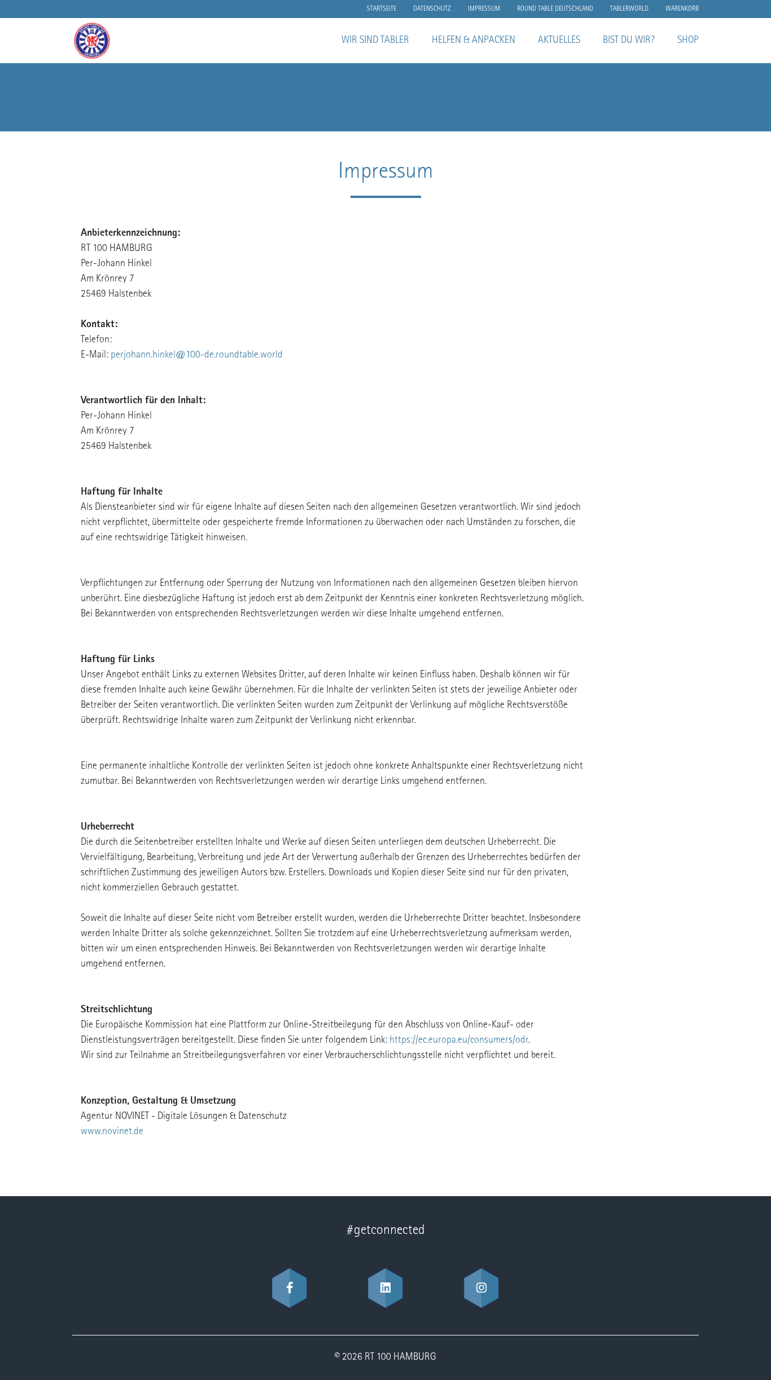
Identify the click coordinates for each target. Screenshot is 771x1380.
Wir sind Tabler (375, 41)
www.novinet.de (112, 1132)
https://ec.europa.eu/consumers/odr (458, 1040)
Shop (688, 41)
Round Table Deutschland (555, 9)
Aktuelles (559, 41)
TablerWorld (629, 9)
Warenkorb (682, 9)
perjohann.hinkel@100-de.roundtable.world (197, 355)
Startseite (381, 9)
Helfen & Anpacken (473, 41)
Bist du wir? (629, 41)
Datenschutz (432, 9)
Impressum (484, 9)
